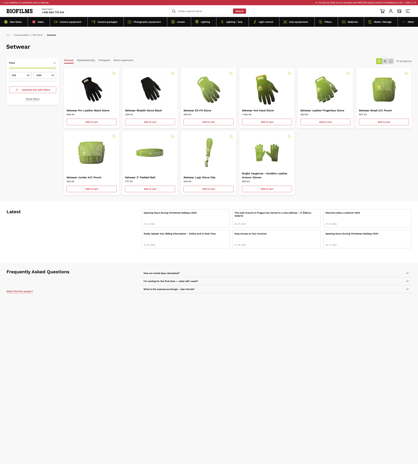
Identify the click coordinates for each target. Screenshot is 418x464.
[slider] (10, 68)
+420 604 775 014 (53, 12)
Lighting (205, 22)
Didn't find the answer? (20, 291)
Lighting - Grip (234, 22)
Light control (266, 22)
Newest (69, 60)
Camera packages (107, 22)
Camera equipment (70, 22)
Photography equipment (147, 22)
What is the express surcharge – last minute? (169, 289)
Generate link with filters (36, 89)
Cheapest (104, 60)
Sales (41, 22)
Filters (328, 22)
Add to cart (91, 122)
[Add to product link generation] (114, 73)
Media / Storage (383, 22)
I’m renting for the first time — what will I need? (171, 281)
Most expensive (123, 60)
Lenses (181, 22)
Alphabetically (86, 60)
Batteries (353, 22)
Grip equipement (298, 22)
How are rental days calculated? (162, 273)
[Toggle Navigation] (407, 11)
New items (16, 22)
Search (239, 11)
